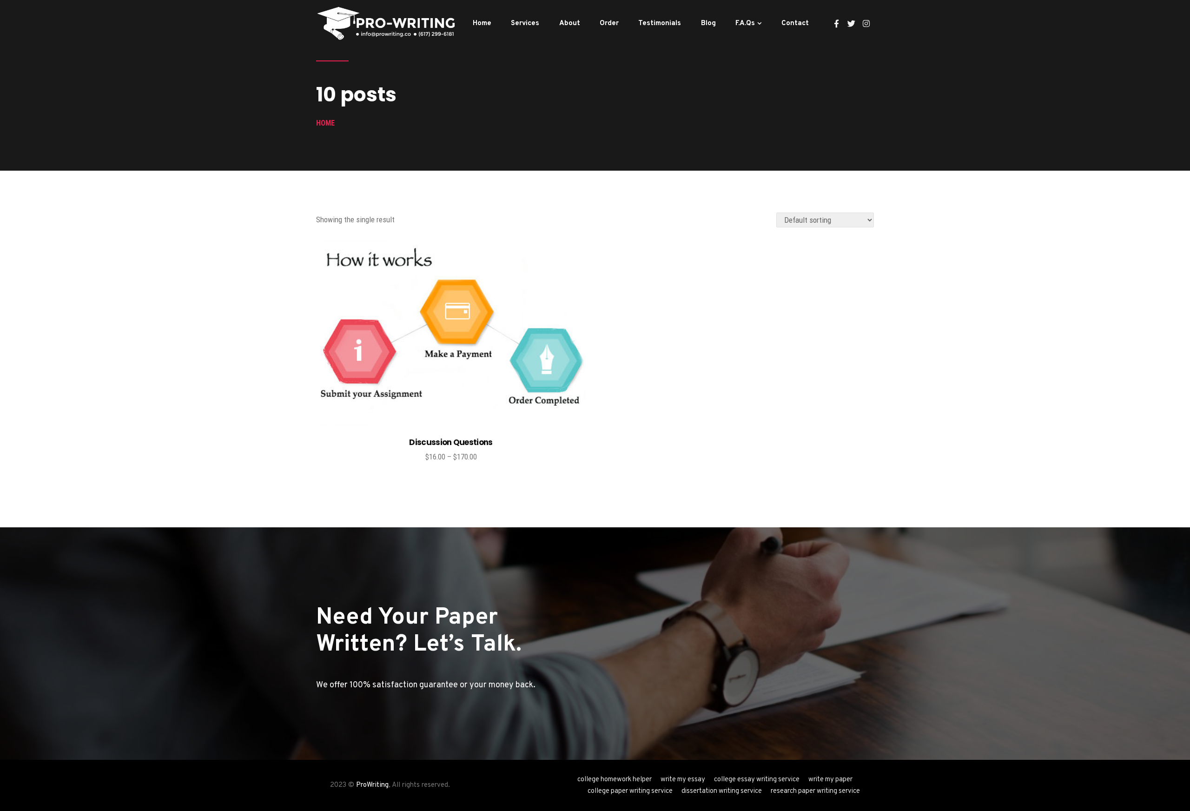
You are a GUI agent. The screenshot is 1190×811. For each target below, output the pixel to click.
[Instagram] (866, 23)
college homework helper (614, 779)
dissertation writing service (721, 791)
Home (482, 23)
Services (525, 23)
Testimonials (659, 23)
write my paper (830, 779)
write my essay (683, 779)
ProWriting (372, 785)
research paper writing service (815, 791)
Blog (708, 23)
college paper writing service (630, 791)
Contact (795, 23)
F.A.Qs (745, 23)
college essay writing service (757, 779)
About (569, 23)
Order (609, 23)
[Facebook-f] (836, 23)
